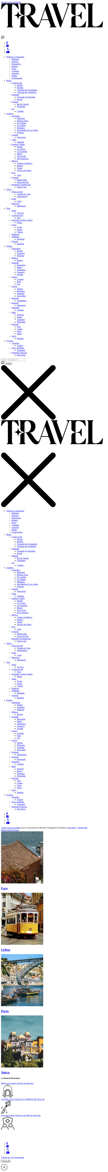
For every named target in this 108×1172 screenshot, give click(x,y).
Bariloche (21, 118)
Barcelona (21, 265)
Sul (13, 109)
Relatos (15, 66)
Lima (19, 175)
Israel (14, 211)
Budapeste (21, 305)
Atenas (20, 289)
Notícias (15, 61)
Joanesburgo (22, 196)
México (15, 161)
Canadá (15, 135)
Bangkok (20, 239)
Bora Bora (21, 355)
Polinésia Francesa (19, 353)
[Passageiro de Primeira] (14, 1139)
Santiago (20, 142)
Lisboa (20, 329)
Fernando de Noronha (26, 97)
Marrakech (21, 206)
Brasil (8, 80)
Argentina (16, 116)
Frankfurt (21, 253)
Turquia (15, 241)
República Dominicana (21, 185)
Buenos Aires (22, 121)
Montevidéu (22, 180)
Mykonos (21, 291)
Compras (15, 71)
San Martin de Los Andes (27, 130)
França (14, 277)
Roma (19, 317)
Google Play (82, 828)
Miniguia (15, 59)
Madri (19, 267)
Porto (19, 331)
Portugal (15, 324)
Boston (20, 147)
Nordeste (15, 95)
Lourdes (20, 279)
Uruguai (15, 177)
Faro (19, 327)
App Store (71, 828)
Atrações (15, 73)
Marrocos (15, 203)
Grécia (14, 286)
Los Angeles (22, 151)
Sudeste (15, 102)
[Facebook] (7, 43)
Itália (14, 312)
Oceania (9, 341)
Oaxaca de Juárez (24, 170)
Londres (20, 310)
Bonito (20, 85)
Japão (14, 225)
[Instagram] (7, 46)
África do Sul (17, 192)
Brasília (20, 88)
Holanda (15, 298)
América (9, 114)
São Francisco (23, 159)
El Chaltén (21, 125)
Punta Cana (21, 187)
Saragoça (20, 272)
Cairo (19, 201)
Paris (19, 282)
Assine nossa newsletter (11, 2)
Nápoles (20, 315)
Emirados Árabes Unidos (22, 220)
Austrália (15, 343)
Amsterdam (21, 301)
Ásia (8, 208)
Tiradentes (21, 106)
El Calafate (21, 123)
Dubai (19, 222)
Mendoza (21, 128)
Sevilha (20, 274)
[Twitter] (7, 50)
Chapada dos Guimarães (27, 90)
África (9, 189)
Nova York (21, 156)
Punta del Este (23, 182)
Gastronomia (17, 78)
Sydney (20, 345)
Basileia (20, 338)
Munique (20, 256)
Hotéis (14, 76)
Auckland (21, 350)
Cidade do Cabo (23, 194)
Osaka (19, 230)
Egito (14, 199)
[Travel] (52, 34)
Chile (14, 140)
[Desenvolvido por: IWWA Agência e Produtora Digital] (6, 1163)
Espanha (15, 263)
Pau (18, 284)
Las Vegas (21, 149)
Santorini (20, 293)
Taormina (21, 319)
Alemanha (16, 248)
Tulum (19, 168)
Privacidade (19, 1157)
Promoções (16, 64)
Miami (19, 154)
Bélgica (15, 258)
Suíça (14, 336)
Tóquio (20, 232)
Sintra (19, 334)
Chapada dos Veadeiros (26, 92)
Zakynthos (21, 296)
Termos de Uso (7, 1157)
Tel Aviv (20, 213)
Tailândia (15, 237)
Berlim (20, 251)
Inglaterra (15, 308)
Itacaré (19, 99)
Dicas (14, 69)
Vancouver (21, 137)
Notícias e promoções (15, 57)
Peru (13, 173)
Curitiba (20, 111)
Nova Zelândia (18, 348)
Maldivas (15, 234)
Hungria (15, 303)
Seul (19, 218)
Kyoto (19, 227)
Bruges (20, 260)
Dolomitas (21, 322)
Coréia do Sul (17, 215)
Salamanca (21, 270)
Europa (9, 246)
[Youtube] (7, 52)
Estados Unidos (18, 144)
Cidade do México (24, 163)
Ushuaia (20, 132)
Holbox (20, 166)
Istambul (20, 244)
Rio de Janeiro (23, 104)
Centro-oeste (17, 83)
